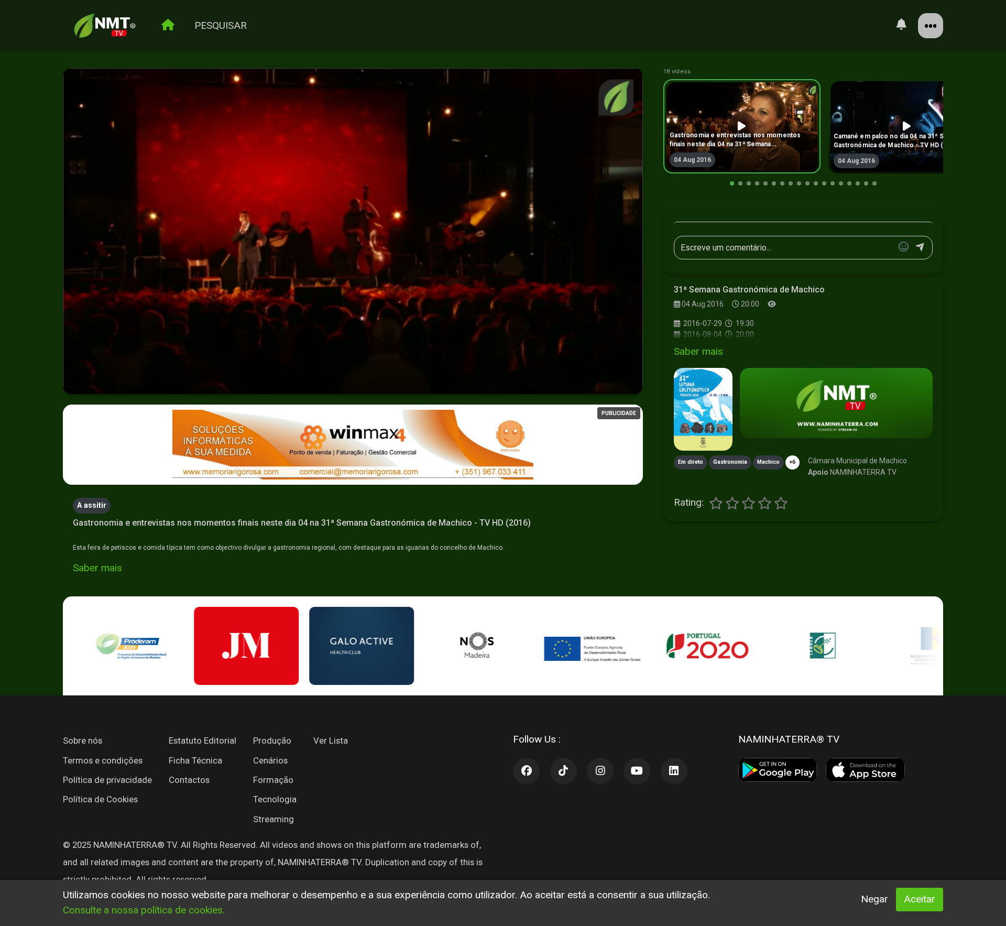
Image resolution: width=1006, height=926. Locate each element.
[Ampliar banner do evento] (836, 403)
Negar (874, 899)
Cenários (270, 760)
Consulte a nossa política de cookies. (144, 910)
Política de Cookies (100, 799)
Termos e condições (103, 760)
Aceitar (919, 899)
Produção (272, 740)
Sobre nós (82, 740)
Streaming (273, 819)
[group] (742, 126)
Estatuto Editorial (202, 740)
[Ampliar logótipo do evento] (703, 409)
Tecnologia (275, 799)
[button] (732, 183)
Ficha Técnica (195, 760)
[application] (353, 231)
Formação (273, 780)
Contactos (189, 780)
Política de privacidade (107, 780)
